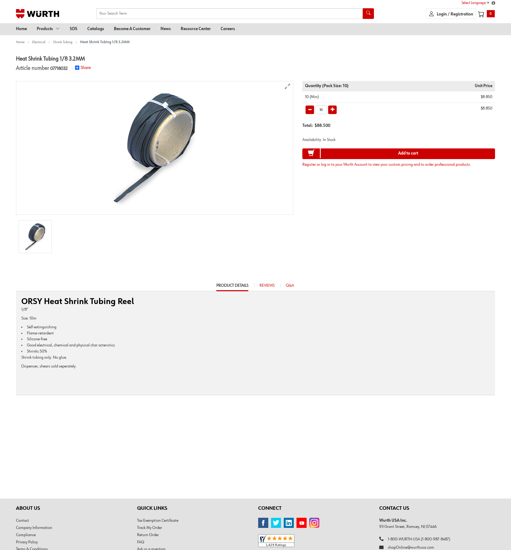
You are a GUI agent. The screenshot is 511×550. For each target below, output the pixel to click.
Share (85, 68)
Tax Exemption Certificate (157, 521)
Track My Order (149, 528)
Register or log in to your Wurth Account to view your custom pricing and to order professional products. (386, 165)
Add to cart (408, 153)
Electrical (38, 42)
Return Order (148, 535)
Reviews (267, 286)
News (165, 29)
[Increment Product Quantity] (332, 110)
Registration (462, 14)
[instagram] (314, 523)
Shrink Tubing (62, 42)
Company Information (34, 528)
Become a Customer (132, 29)
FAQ (140, 542)
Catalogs (95, 29)
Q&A (290, 286)
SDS (73, 29)
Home (21, 29)
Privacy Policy (27, 542)
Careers (228, 29)
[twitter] (276, 523)
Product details (232, 287)
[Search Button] (368, 13)
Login (442, 14)
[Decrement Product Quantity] (310, 110)
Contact (22, 521)
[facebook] (263, 523)
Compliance (26, 535)
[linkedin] (289, 523)
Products (45, 29)
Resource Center (196, 29)
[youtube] (301, 523)
